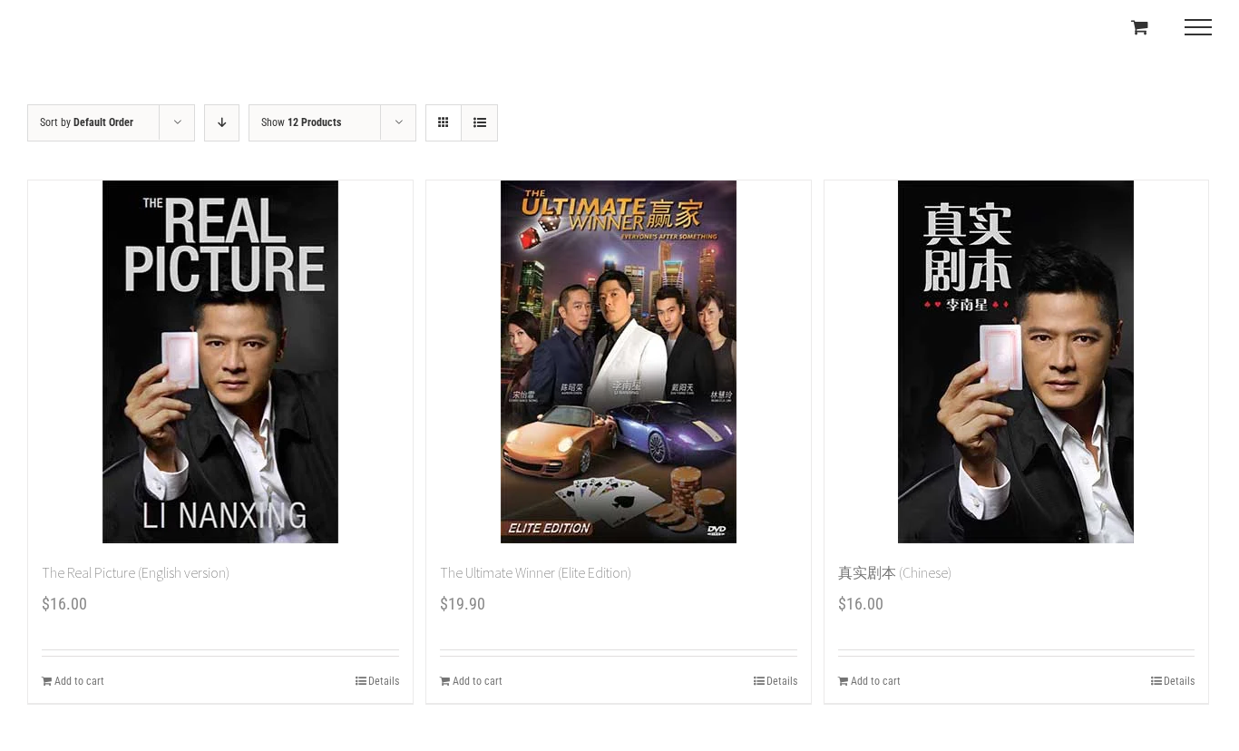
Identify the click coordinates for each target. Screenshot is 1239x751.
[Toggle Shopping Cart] (1139, 26)
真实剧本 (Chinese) (894, 572)
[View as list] (479, 123)
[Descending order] (221, 122)
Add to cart (79, 681)
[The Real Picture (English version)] (220, 361)
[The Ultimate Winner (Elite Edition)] (618, 361)
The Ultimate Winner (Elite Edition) (535, 572)
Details (383, 681)
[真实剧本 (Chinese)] (1016, 361)
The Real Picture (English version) (135, 572)
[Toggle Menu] (1198, 27)
